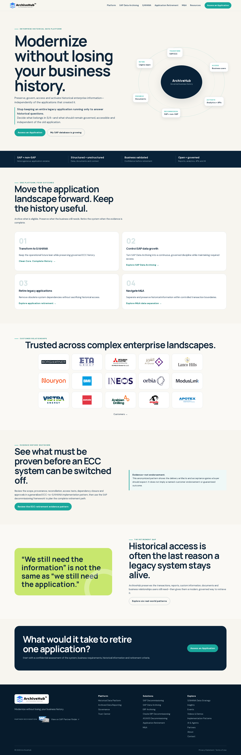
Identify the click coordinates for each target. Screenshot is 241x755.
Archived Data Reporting (109, 705)
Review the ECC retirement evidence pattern (43, 506)
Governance (104, 709)
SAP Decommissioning (153, 700)
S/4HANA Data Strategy (198, 700)
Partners (191, 727)
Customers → (121, 414)
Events (190, 709)
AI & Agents (193, 723)
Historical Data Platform (109, 700)
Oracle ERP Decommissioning (156, 714)
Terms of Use (220, 750)
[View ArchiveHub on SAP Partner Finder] (44, 719)
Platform (111, 5)
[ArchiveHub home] (23, 5)
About (190, 732)
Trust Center (104, 714)
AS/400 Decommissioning (155, 718)
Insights (191, 705)
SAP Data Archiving (129, 5)
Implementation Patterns (199, 718)
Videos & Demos (195, 714)
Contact (191, 736)
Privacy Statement (206, 750)
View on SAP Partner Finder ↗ (65, 719)
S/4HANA (146, 5)
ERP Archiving (149, 709)
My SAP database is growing (66, 132)
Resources (195, 5)
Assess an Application (218, 5)
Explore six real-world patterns (149, 601)
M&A (184, 5)
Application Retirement (166, 5)
